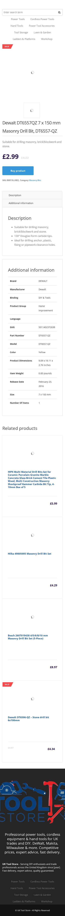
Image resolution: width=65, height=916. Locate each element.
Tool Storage (21, 32)
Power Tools (18, 19)
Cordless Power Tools (42, 19)
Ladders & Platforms (24, 39)
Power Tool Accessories (42, 25)
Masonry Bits (35, 180)
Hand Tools (17, 25)
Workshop (47, 39)
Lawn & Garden (42, 32)
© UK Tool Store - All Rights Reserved (32, 910)
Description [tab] (15, 195)
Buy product (18, 170)
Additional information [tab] (21, 203)
